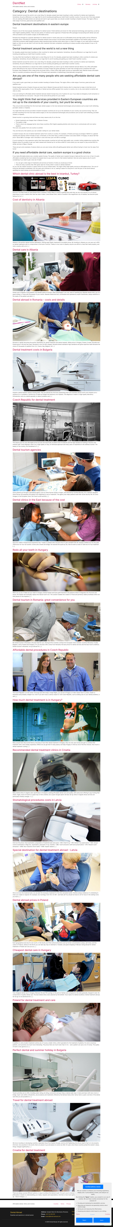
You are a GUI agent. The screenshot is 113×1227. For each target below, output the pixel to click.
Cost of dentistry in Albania (28, 199)
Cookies (56, 1204)
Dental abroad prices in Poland (30, 900)
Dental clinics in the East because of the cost (39, 499)
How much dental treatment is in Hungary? (37, 699)
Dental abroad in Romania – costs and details (39, 299)
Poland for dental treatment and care (34, 1000)
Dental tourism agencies (27, 449)
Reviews (88, 4)
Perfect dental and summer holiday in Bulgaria (39, 1050)
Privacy (68, 1204)
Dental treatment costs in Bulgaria (32, 349)
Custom (92, 1214)
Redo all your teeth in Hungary (30, 549)
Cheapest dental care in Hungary (32, 950)
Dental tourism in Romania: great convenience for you (44, 599)
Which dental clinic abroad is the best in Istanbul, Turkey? (46, 173)
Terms (62, 1204)
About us (74, 1214)
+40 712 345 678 (50, 1214)
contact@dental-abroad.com (52, 1216)
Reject (84, 1220)
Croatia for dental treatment (29, 1150)
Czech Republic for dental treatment (34, 399)
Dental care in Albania (25, 249)
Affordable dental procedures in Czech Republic (41, 649)
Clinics (79, 4)
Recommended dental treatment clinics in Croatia (41, 749)
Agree (101, 1220)
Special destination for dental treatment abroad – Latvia (45, 849)
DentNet (19, 3)
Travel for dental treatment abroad (33, 1100)
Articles (95, 4)
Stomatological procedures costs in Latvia (37, 799)
